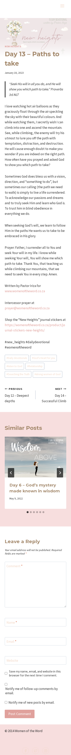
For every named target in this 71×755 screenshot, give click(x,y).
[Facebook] (25, 750)
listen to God (14, 366)
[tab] (28, 512)
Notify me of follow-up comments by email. (31, 691)
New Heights (13, 46)
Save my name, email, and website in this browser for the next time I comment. (35, 673)
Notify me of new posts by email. (31, 702)
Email (11, 641)
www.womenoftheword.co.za (25, 291)
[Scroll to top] (61, 749)
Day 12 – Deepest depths (17, 395)
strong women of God (48, 374)
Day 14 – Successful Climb (54, 395)
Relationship (35, 366)
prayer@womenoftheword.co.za (27, 308)
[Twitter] (35, 750)
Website (12, 660)
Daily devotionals (17, 358)
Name (12, 622)
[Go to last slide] (11, 472)
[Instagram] (45, 750)
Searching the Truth (18, 374)
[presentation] (35, 457)
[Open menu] (62, 5)
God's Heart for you (43, 358)
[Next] (60, 472)
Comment (14, 566)
